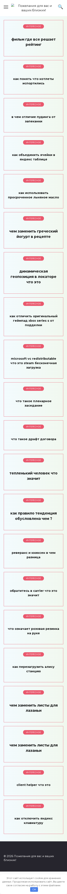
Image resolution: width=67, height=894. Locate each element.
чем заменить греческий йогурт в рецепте (33, 234)
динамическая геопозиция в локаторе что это (33, 276)
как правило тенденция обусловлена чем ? (33, 516)
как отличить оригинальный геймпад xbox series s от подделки (34, 320)
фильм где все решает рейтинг (33, 42)
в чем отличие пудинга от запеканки (33, 119)
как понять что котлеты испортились (33, 81)
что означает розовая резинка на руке (33, 631)
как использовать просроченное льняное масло (33, 195)
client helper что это (33, 784)
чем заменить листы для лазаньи (33, 708)
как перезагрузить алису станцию (33, 669)
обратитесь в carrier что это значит (33, 593)
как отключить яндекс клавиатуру (34, 820)
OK (34, 889)
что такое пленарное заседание (34, 403)
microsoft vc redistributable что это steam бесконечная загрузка (33, 363)
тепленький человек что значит (33, 476)
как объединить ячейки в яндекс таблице (33, 157)
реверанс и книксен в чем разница (33, 555)
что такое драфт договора (33, 439)
